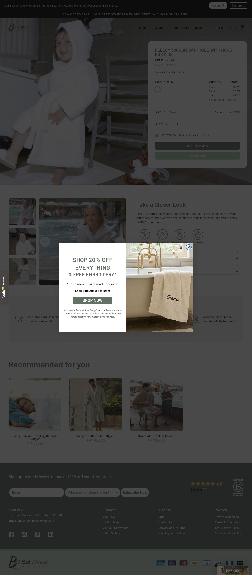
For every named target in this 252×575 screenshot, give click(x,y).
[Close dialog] (188, 247)
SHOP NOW (93, 300)
